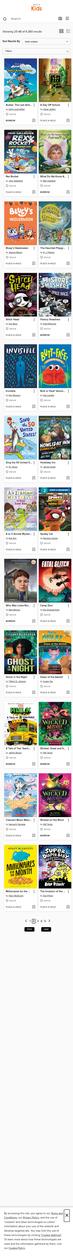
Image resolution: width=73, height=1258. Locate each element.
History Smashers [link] (50, 319)
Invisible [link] (10, 391)
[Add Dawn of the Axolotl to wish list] (68, 693)
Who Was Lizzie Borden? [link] (19, 605)
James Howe (49, 467)
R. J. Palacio (48, 252)
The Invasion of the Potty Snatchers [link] (53, 891)
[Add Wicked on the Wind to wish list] (68, 836)
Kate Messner (49, 324)
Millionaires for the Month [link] (19, 891)
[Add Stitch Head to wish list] (34, 335)
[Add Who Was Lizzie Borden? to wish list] (34, 621)
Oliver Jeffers (49, 109)
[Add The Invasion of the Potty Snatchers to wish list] (68, 907)
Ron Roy (12, 538)
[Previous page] (26, 921)
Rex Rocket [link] (12, 176)
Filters (8, 51)
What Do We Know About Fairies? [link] (53, 176)
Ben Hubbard (49, 181)
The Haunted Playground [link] (53, 248)
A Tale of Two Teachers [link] (19, 748)
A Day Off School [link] (50, 105)
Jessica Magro (15, 252)
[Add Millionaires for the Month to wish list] (34, 907)
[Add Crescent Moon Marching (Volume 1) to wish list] (34, 836)
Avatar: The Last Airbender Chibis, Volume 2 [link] (19, 105)
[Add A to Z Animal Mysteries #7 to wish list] (34, 550)
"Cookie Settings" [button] (51, 1235)
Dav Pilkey (48, 895)
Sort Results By (11, 41)
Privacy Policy (31, 1217)
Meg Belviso (14, 610)
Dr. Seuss (13, 467)
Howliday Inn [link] (48, 462)
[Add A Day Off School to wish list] (68, 121)
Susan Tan (48, 681)
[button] (61, 32)
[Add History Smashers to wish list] (68, 335)
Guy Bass (13, 324)
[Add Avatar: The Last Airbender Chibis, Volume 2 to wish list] (34, 121)
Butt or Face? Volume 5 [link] (53, 391)
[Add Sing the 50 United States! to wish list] (34, 478)
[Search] (5, 18)
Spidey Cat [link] (46, 534)
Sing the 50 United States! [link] (19, 462)
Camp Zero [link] (46, 605)
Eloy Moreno (14, 395)
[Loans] (60, 19)
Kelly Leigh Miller (17, 109)
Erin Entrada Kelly (51, 610)
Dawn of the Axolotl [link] (51, 677)
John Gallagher (16, 181)
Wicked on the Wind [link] (52, 820)
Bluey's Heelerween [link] (17, 248)
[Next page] (49, 921)
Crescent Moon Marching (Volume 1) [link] (19, 820)
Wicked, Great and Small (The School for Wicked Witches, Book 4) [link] (53, 748)
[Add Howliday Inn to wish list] (68, 478)
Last (46, 929)
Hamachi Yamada (17, 824)
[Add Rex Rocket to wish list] (34, 192)
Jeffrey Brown (15, 752)
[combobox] (29, 19)
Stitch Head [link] (12, 319)
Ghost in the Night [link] (16, 677)
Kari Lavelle (48, 395)
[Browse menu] (67, 18)
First (29, 929)
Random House (50, 538)
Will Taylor (48, 752)
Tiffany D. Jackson (17, 681)
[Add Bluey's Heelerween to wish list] (34, 264)
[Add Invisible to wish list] (34, 407)
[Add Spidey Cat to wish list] (68, 550)
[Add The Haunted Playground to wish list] (68, 264)
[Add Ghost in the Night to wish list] (34, 693)
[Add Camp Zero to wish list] (68, 621)
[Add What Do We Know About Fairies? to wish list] (68, 192)
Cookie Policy (17, 1248)
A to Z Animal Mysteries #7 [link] (19, 534)
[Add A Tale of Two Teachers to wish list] (34, 764)
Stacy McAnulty (16, 895)
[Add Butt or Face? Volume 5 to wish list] (68, 407)
